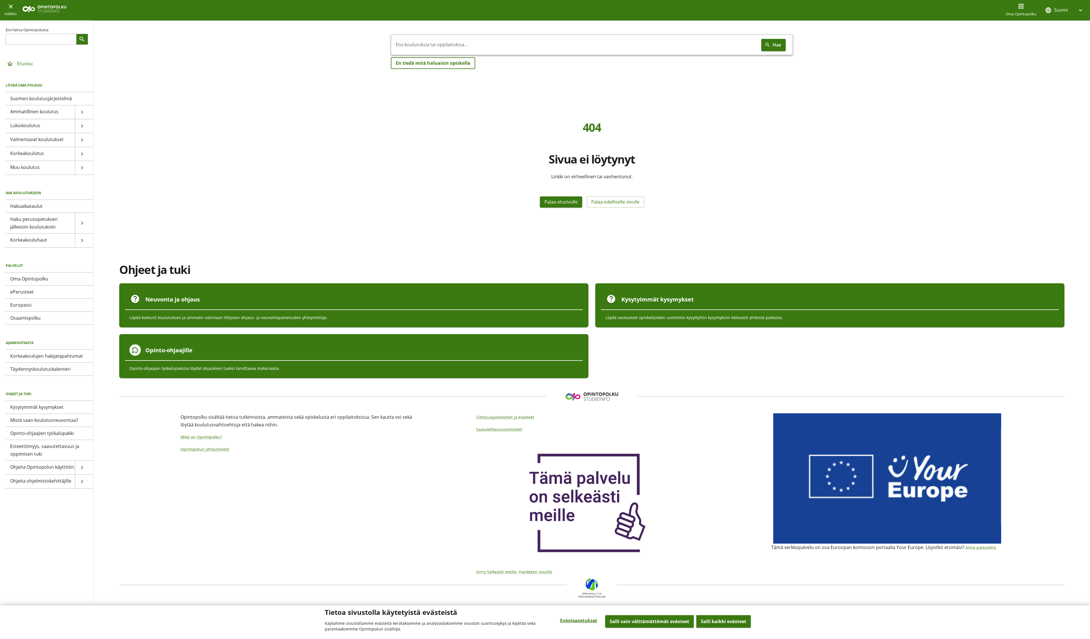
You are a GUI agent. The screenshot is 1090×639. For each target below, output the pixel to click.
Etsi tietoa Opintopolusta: (27, 29)
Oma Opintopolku (1021, 13)
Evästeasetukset (578, 620)
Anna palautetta (980, 547)
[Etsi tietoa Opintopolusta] (82, 39)
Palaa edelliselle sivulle (615, 202)
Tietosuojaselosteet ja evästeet (505, 417)
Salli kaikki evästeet (723, 621)
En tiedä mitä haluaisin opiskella (433, 63)
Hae (777, 45)
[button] (1064, 10)
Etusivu (25, 63)
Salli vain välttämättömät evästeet (649, 621)
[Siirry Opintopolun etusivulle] (44, 10)
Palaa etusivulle (561, 202)
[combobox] (575, 44)
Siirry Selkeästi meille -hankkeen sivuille (514, 572)
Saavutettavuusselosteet (499, 429)
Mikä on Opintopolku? (201, 437)
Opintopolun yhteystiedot (205, 449)
